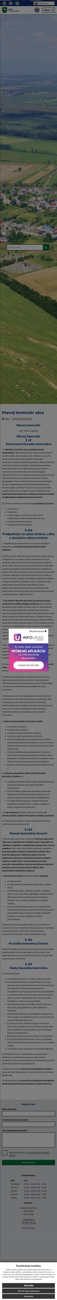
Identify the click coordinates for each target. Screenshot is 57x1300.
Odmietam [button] (28, 1296)
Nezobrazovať (37, 631)
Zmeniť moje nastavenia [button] (28, 1291)
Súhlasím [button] (28, 1285)
